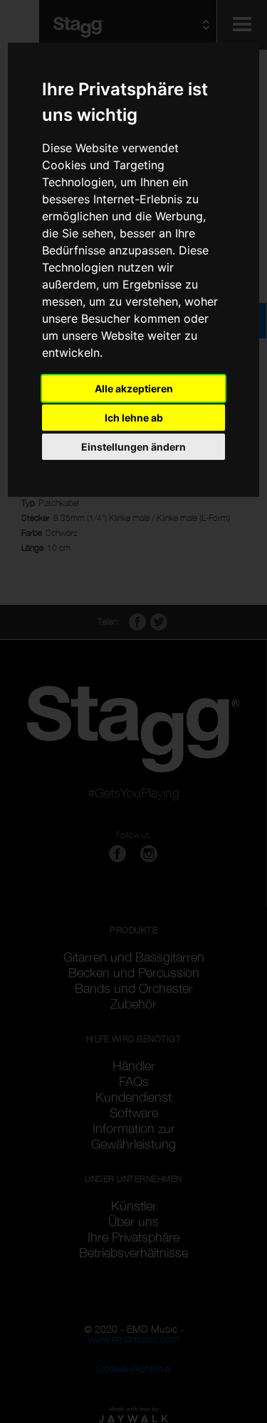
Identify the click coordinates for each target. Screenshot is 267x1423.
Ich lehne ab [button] (134, 418)
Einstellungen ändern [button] (133, 447)
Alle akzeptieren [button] (134, 388)
